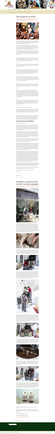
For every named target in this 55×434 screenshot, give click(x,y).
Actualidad (25, 9)
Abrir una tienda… (20, 9)
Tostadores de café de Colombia (26, 20)
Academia (9, 9)
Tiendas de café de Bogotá (19, 20)
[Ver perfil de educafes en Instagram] (20, 425)
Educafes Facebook (31, 424)
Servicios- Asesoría (14, 9)
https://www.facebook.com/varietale (21, 413)
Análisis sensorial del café (32, 18)
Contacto (29, 9)
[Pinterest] (21, 425)
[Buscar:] (46, 9)
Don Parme (32, 20)
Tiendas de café (26, 18)
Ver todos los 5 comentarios (20, 177)
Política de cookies (18, 432)
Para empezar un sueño (26, 17)
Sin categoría (22, 18)
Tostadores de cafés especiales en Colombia (29, 186)
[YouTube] (22, 425)
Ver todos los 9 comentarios (20, 420)
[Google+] (23, 425)
